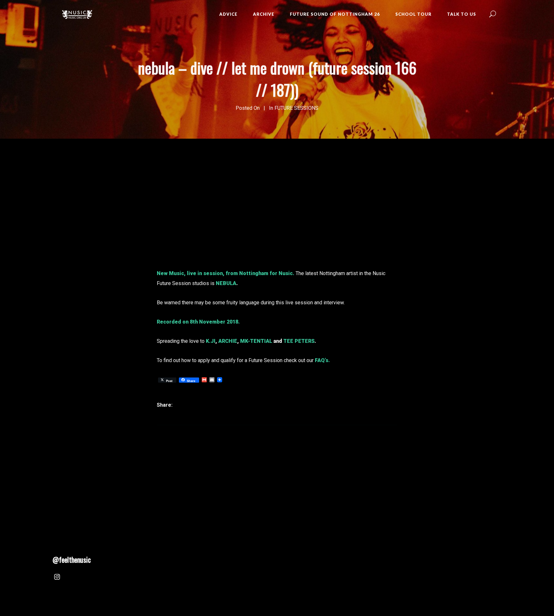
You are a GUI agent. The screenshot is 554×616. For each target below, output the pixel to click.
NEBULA (226, 283)
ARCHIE (227, 341)
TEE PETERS (299, 341)
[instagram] (57, 577)
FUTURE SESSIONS (296, 108)
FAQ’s (321, 360)
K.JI (210, 341)
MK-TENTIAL (256, 341)
